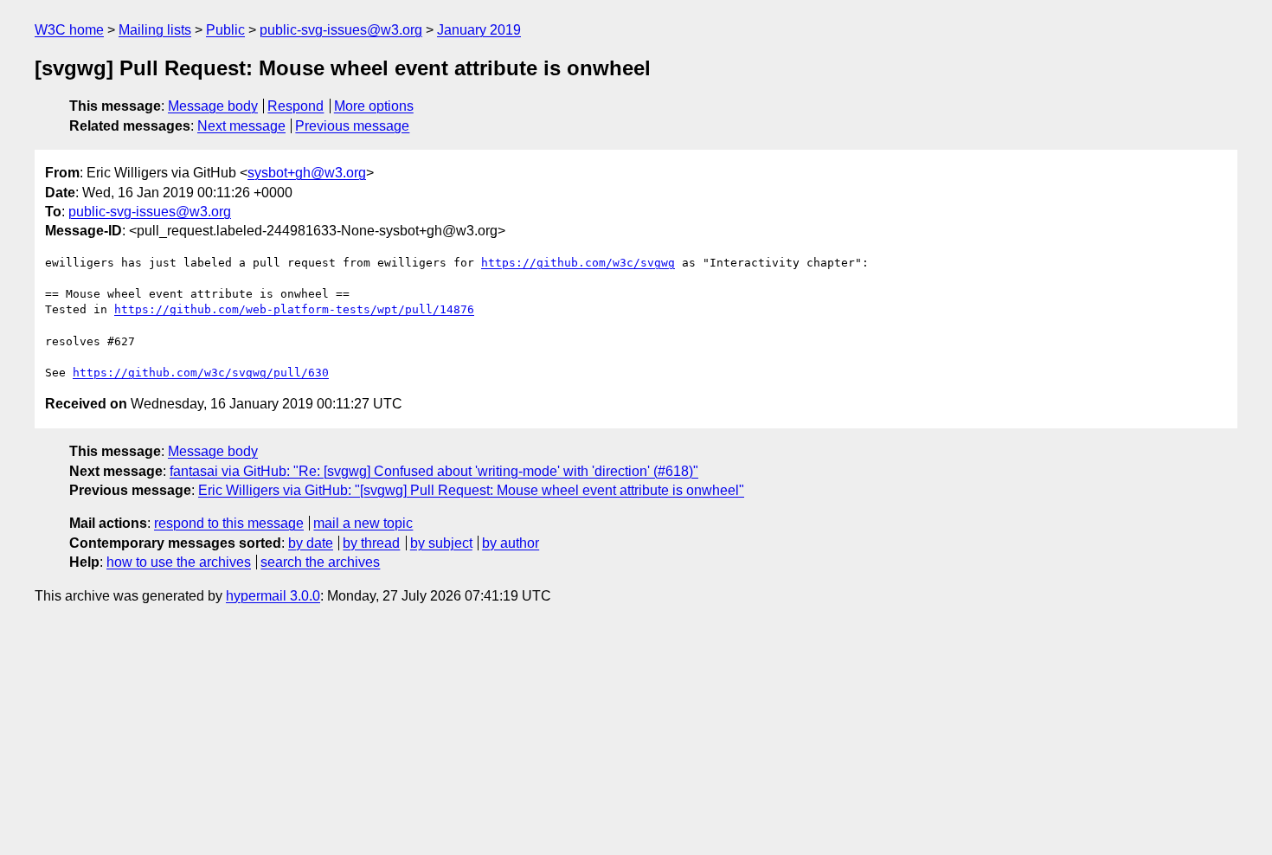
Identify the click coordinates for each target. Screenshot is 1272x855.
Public (225, 29)
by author (510, 543)
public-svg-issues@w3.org (341, 29)
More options (374, 106)
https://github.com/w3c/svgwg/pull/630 (201, 372)
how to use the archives (178, 562)
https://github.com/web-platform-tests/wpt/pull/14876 (294, 309)
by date (310, 543)
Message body (213, 106)
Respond (295, 106)
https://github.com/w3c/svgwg (578, 262)
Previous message (352, 126)
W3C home (69, 29)
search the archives (320, 562)
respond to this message (229, 523)
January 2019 (479, 29)
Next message (241, 126)
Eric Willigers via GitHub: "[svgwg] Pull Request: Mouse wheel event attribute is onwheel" (471, 490)
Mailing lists (155, 29)
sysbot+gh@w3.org (306, 172)
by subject (441, 543)
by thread (371, 543)
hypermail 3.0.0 (273, 595)
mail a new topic (363, 523)
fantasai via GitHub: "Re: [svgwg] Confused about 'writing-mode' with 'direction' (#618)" (434, 471)
